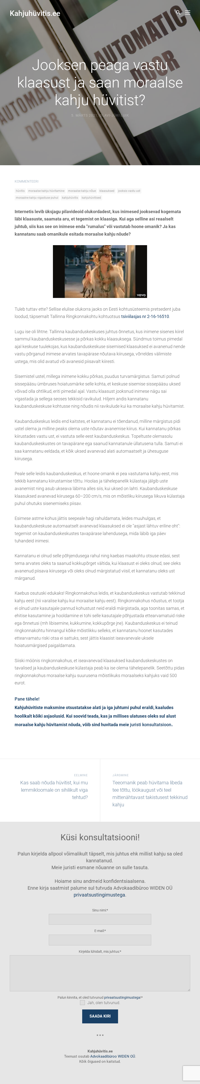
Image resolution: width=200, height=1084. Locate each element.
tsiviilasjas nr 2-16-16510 (145, 316)
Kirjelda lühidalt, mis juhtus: (99, 951)
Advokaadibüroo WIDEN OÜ (112, 1056)
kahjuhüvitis (70, 197)
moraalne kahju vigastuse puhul (37, 197)
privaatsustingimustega (99, 895)
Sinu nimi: (99, 910)
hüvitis (20, 191)
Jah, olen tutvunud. (103, 1002)
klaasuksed (107, 191)
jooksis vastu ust (129, 191)
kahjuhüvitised (91, 197)
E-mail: (99, 931)
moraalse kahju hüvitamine (46, 191)
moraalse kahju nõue (82, 191)
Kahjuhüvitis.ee (35, 13)
